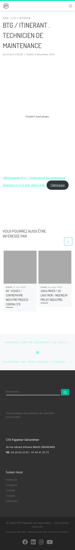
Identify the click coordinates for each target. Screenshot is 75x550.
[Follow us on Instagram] (41, 542)
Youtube (10, 495)
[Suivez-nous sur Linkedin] (33, 542)
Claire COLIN (15, 54)
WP (24, 531)
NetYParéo (12, 501)
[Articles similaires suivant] (68, 241)
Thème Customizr (58, 531)
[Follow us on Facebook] (25, 542)
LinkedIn (10, 490)
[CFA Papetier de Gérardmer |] (6, 5)
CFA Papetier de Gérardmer (34, 522)
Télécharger (57, 185)
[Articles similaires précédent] (59, 241)
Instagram (11, 485)
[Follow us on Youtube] (50, 542)
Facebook (11, 479)
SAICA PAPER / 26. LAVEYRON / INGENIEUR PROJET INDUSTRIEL (54, 295)
